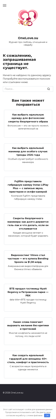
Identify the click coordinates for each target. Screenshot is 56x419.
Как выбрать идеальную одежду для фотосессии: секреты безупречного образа (28, 118)
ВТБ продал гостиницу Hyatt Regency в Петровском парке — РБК (28, 292)
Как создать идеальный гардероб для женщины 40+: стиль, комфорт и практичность (28, 359)
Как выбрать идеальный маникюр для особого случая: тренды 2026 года (28, 151)
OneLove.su (28, 38)
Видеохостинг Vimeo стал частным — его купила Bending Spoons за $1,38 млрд (28, 258)
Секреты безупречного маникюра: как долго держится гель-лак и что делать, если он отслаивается (28, 223)
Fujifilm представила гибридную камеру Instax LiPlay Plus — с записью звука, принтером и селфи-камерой (28, 186)
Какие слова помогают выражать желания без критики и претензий (28, 325)
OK (47, 415)
